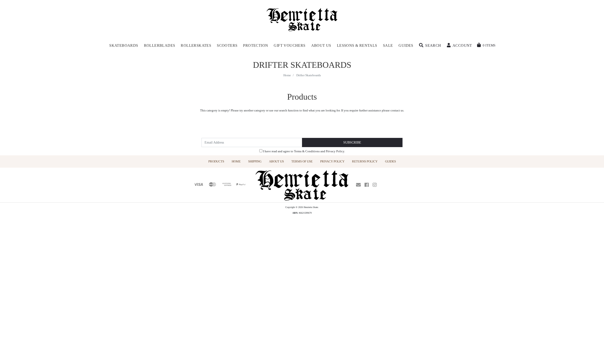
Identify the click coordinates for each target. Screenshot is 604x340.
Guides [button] (405, 45)
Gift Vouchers (289, 45)
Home (236, 161)
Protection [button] (255, 45)
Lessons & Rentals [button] (357, 45)
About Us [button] (321, 45)
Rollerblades (159, 45)
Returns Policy (365, 161)
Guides (390, 161)
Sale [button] (388, 45)
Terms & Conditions (307, 151)
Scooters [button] (227, 45)
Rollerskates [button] (196, 45)
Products (216, 161)
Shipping (254, 161)
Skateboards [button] (123, 45)
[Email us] (358, 184)
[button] (430, 45)
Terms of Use (302, 161)
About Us (276, 161)
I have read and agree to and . (303, 151)
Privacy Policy (335, 151)
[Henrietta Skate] (302, 19)
